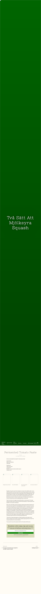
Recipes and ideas (3, 443)
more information (25, 534)
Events (19, 443)
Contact (25, 443)
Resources (9, 442)
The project (15, 443)
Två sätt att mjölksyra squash (20, 222)
